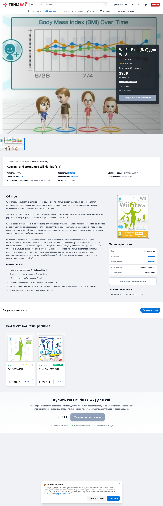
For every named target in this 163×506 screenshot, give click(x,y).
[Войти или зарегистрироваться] (132, 4)
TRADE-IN (155, 4)
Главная (10, 162)
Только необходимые (96, 498)
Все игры (66, 11)
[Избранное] (139, 4)
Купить (28, 382)
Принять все (113, 498)
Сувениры (132, 11)
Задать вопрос (152, 310)
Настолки (121, 11)
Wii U (20, 177)
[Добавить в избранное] (30, 335)
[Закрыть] (119, 483)
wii (17, 162)
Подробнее (66, 494)
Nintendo (71, 173)
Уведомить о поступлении (137, 97)
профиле (58, 494)
